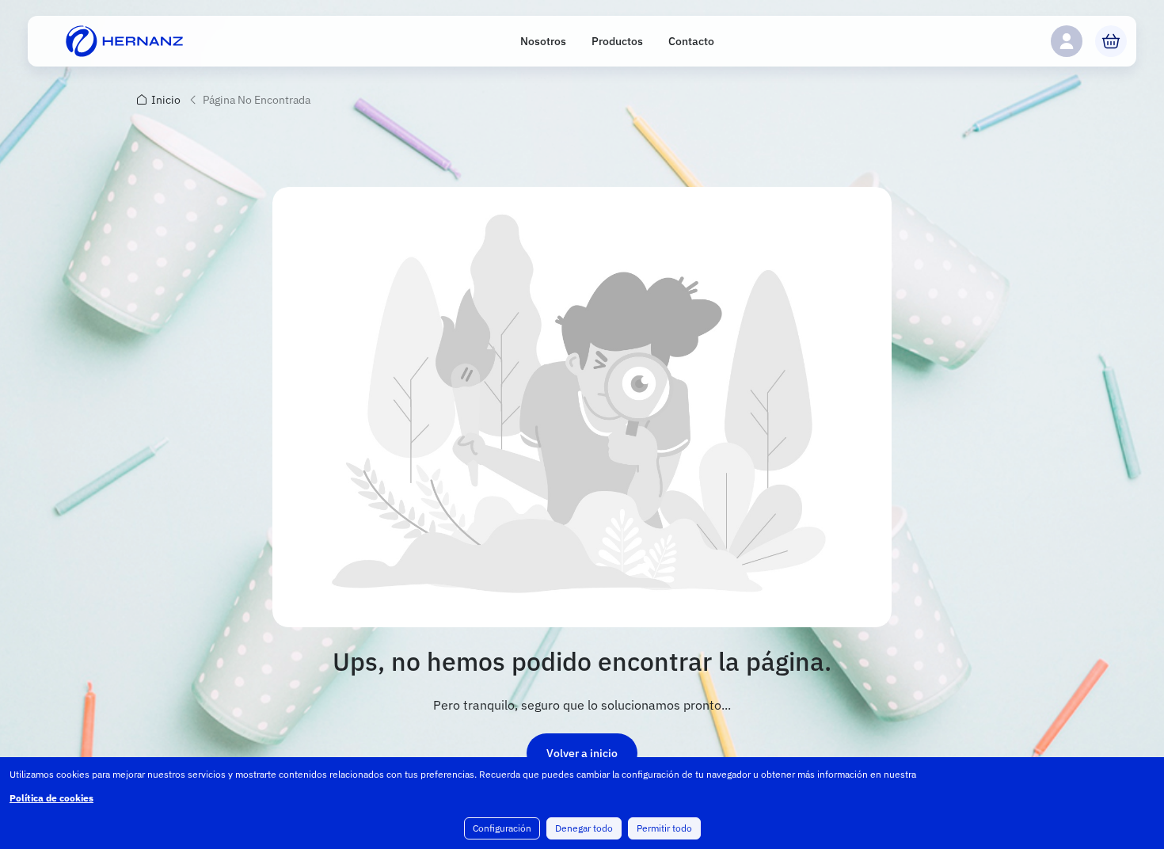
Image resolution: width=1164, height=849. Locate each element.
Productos (617, 41)
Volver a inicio (582, 753)
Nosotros (543, 41)
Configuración (502, 828)
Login (1066, 41)
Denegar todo (584, 828)
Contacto (691, 41)
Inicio (166, 100)
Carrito (1111, 41)
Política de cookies (51, 798)
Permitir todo (664, 828)
